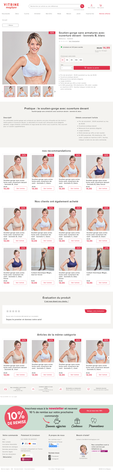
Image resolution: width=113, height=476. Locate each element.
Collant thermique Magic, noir (97, 274)
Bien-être (49, 14)
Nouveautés (6, 14)
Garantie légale (7, 452)
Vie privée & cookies (29, 469)
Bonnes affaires (104, 14)
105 (81, 60)
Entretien (37, 14)
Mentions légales (5, 469)
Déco (17, 14)
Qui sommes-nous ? (55, 439)
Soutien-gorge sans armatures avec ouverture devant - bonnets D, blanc (69, 181)
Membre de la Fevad (55, 442)
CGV (12, 469)
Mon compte (6, 442)
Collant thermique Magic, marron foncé (41, 274)
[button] (10, 435)
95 (72, 60)
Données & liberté (18, 469)
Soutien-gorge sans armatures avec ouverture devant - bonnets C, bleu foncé (14, 276)
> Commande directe (78, 9)
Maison (68, 14)
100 (76, 60)
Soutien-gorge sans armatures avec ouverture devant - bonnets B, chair (15, 182)
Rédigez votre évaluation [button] (95, 311)
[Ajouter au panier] (92, 65)
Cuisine (26, 14)
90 (67, 60)
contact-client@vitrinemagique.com (87, 439)
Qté (62, 65)
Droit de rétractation (9, 454)
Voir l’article (20, 188)
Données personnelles (9, 449)
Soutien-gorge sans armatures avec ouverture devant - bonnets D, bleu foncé (69, 276)
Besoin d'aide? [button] (82, 435)
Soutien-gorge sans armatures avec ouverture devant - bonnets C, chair (69, 235)
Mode (59, 14)
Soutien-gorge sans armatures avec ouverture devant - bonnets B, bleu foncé (97, 182)
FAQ (3, 439)
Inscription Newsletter (9, 444)
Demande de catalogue (10, 447)
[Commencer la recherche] (82, 6)
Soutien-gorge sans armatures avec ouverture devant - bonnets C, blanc (42, 181)
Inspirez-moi (90, 14)
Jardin (78, 14)
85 (63, 60)
